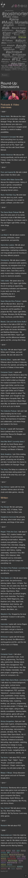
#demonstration (17, 66)
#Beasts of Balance (4, 68)
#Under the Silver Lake (15, 65)
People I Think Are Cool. (9, 532)
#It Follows (7, 40)
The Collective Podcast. (9, 411)
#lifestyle (11, 45)
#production (21, 24)
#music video (11, 16)
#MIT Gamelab (15, 42)
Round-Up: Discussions (10, 84)
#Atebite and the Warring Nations (8, 866)
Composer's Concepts (8, 137)
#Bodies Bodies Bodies (22, 38)
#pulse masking (4, 38)
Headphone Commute (8, 517)
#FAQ (24, 34)
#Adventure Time (3, 67)
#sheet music (20, 47)
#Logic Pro (24, 66)
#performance (24, 69)
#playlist (14, 68)
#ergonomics (10, 68)
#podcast (3, 851)
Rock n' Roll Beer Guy (8, 195)
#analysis (8, 69)
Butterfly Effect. (6, 359)
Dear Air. (4, 429)
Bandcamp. (5, 787)
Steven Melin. (5, 116)
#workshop (24, 65)
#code (22, 10)
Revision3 (4, 825)
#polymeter (3, 45)
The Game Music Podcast (10, 212)
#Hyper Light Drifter (14, 32)
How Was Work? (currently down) (12, 441)
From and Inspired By (8, 172)
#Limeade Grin (5, 63)
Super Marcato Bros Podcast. (11, 301)
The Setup (4, 469)
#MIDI (22, 49)
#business (24, 42)
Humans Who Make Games (10, 179)
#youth (21, 45)
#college (25, 61)
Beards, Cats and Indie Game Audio (13, 321)
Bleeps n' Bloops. (7, 773)
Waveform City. (6, 614)
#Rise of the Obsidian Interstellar (14, 57)
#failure (23, 68)
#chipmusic (22, 37)
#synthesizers (20, 866)
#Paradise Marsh (9, 10)
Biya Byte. (4, 349)
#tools (6, 54)
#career (6, 35)
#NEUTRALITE (4, 855)
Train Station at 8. (7, 578)
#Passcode (13, 69)
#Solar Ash (3, 69)
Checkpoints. (5, 260)
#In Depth (19, 42)
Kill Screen (4, 637)
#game (14, 18)
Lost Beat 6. (5, 235)
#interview (9, 37)
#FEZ (16, 59)
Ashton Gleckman (7, 155)
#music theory (20, 61)
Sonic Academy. (6, 454)
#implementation (7, 30)
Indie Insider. (5, 280)
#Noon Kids (19, 69)
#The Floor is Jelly (7, 67)
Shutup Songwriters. (8, 721)
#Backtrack (9, 49)
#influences (19, 54)
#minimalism (4, 65)
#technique (14, 51)
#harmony (17, 34)
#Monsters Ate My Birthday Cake (16, 67)
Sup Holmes (5, 487)
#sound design (19, 28)
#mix (26, 68)
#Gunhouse (3, 858)
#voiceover (23, 16)
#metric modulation (13, 38)
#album (20, 40)
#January (5, 61)
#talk (6, 27)
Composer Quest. (7, 372)
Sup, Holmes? (5, 808)
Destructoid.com (6, 835)
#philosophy (7, 47)
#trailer (24, 59)
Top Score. (4, 757)
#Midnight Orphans (13, 61)
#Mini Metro (18, 63)
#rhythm (8, 25)
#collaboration (10, 42)
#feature (6, 59)
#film (4, 43)
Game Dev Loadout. (8, 245)
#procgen (21, 30)
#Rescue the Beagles (12, 860)
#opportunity (19, 68)
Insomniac (4, 624)
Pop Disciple (5, 507)
